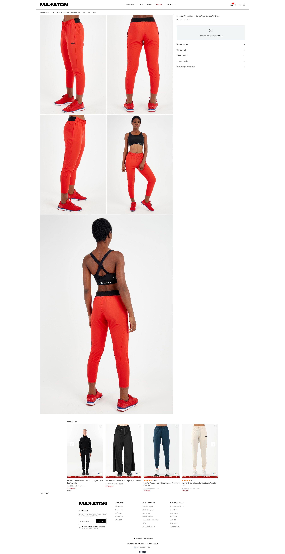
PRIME (69, 491)
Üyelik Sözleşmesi (148, 510)
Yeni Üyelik (173, 517)
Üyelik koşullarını (87, 527)
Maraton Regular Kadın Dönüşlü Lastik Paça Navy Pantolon (161, 484)
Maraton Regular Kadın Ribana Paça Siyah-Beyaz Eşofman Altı (85, 482)
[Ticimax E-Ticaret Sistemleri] (143, 552)
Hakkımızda (119, 507)
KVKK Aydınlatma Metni (150, 520)
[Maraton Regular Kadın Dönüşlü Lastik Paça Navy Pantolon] (162, 451)
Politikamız (118, 510)
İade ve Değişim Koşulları (186, 67)
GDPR (144, 523)
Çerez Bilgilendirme (149, 526)
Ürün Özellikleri (182, 44)
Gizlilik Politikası (148, 517)
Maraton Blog (119, 517)
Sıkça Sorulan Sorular (177, 507)
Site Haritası (174, 513)
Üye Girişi (173, 520)
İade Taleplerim (175, 526)
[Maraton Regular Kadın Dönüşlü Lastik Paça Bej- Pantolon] (200, 451)
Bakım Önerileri (182, 55)
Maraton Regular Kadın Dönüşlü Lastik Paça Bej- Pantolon (199, 484)
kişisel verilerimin (99, 527)
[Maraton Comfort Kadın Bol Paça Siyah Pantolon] (123, 451)
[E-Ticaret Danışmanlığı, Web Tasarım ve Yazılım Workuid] (142, 548)
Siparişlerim (174, 523)
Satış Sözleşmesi (148, 507)
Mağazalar (118, 513)
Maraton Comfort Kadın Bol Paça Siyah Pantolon (123, 481)
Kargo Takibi (174, 510)
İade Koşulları (147, 513)
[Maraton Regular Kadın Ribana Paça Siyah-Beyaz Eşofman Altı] (85, 451)
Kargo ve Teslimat (183, 61)
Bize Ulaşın (118, 520)
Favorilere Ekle (101, 426)
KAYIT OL (100, 521)
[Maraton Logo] (93, 503)
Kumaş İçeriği (181, 50)
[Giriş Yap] (238, 5)
